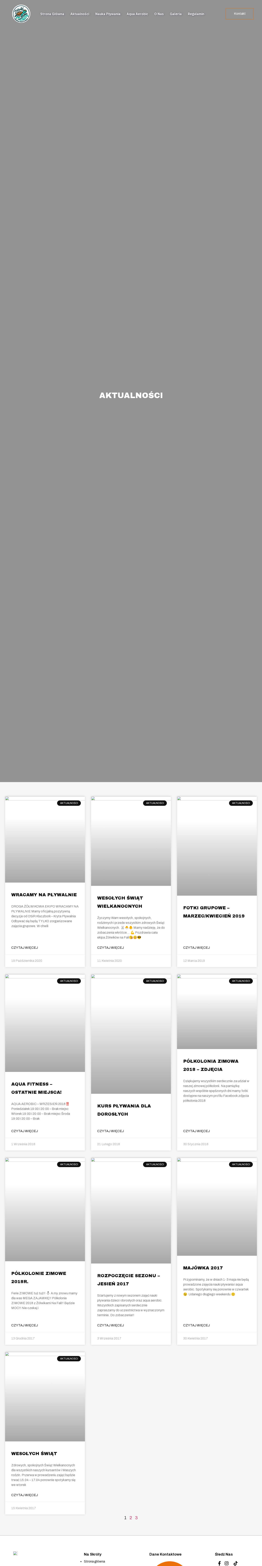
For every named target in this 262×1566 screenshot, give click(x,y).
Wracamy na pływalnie (44, 894)
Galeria (176, 14)
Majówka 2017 (203, 1268)
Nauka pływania (108, 14)
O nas (159, 14)
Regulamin (196, 14)
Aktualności (79, 14)
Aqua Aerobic (137, 14)
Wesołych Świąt (34, 1453)
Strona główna (52, 14)
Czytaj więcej (24, 947)
